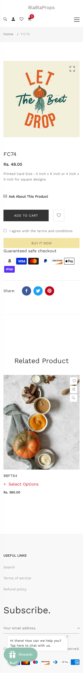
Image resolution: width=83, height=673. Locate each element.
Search (9, 567)
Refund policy (15, 589)
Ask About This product (28, 196)
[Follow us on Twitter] (38, 291)
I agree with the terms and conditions (41, 231)
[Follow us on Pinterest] (49, 291)
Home (8, 34)
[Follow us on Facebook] (26, 291)
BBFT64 (10, 476)
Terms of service (17, 578)
